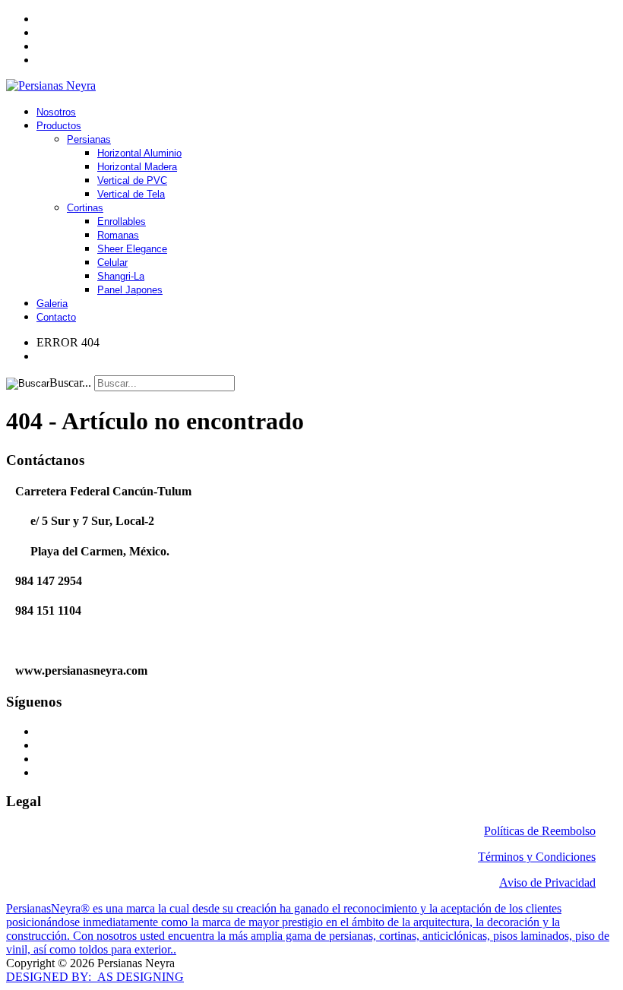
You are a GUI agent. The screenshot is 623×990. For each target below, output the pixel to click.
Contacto (56, 317)
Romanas (118, 235)
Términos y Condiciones (537, 856)
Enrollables (121, 221)
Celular (112, 262)
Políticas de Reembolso (540, 830)
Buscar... (70, 382)
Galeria (52, 303)
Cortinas (85, 207)
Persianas (89, 139)
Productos (58, 125)
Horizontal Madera (137, 166)
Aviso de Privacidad (547, 882)
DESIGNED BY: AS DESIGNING (95, 976)
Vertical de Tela (131, 194)
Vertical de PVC (132, 180)
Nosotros (56, 112)
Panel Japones (130, 290)
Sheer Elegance (132, 249)
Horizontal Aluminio (139, 153)
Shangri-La (120, 276)
